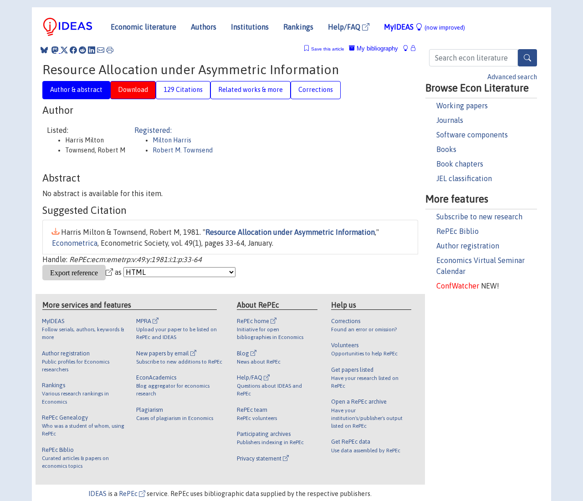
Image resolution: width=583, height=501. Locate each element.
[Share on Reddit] (82, 50)
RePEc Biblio (457, 231)
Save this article (327, 48)
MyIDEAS (424, 27)
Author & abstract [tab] (76, 89)
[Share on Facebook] (73, 50)
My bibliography (376, 48)
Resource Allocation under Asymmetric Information (290, 232)
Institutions (250, 27)
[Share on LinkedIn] (91, 50)
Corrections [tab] (315, 89)
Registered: (153, 130)
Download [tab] (133, 89)
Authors (203, 27)
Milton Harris (172, 140)
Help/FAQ (345, 27)
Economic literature (143, 27)
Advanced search (512, 77)
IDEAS (97, 493)
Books (446, 149)
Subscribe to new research (479, 217)
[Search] (527, 57)
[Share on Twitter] (64, 50)
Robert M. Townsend (183, 150)
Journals (449, 120)
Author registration (467, 246)
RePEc (129, 493)
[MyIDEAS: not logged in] (408, 48)
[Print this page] (109, 50)
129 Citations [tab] (183, 89)
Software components (472, 135)
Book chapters (459, 164)
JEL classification (464, 178)
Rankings (298, 27)
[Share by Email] (100, 50)
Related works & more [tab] (250, 89)
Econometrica (74, 243)
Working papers (462, 105)
